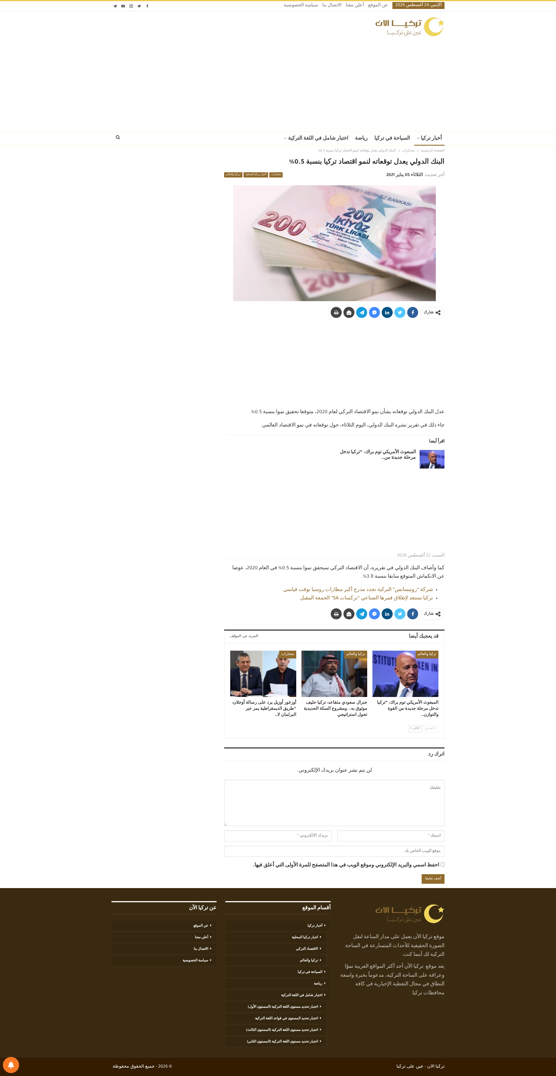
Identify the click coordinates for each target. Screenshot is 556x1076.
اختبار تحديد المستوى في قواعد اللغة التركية (286, 1018)
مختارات (276, 174)
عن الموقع (378, 5)
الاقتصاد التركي (307, 949)
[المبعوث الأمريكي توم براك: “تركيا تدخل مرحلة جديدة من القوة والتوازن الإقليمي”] (432, 459)
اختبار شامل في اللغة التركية (318, 138)
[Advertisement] (278, 82)
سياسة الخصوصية (301, 5)
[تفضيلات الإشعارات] (11, 1065)
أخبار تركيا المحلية (255, 174)
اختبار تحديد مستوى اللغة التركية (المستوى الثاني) (282, 1042)
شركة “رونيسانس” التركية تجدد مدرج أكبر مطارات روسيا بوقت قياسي (358, 590)
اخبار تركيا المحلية (305, 937)
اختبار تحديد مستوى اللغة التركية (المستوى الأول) (283, 1007)
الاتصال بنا (331, 5)
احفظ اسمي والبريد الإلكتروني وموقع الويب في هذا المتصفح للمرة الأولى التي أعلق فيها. (346, 865)
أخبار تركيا (431, 138)
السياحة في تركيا (392, 138)
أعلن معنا (355, 5)
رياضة (361, 138)
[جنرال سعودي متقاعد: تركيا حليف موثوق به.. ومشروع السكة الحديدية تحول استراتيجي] (334, 674)
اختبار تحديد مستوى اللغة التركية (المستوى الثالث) (282, 1030)
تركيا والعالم (233, 174)
